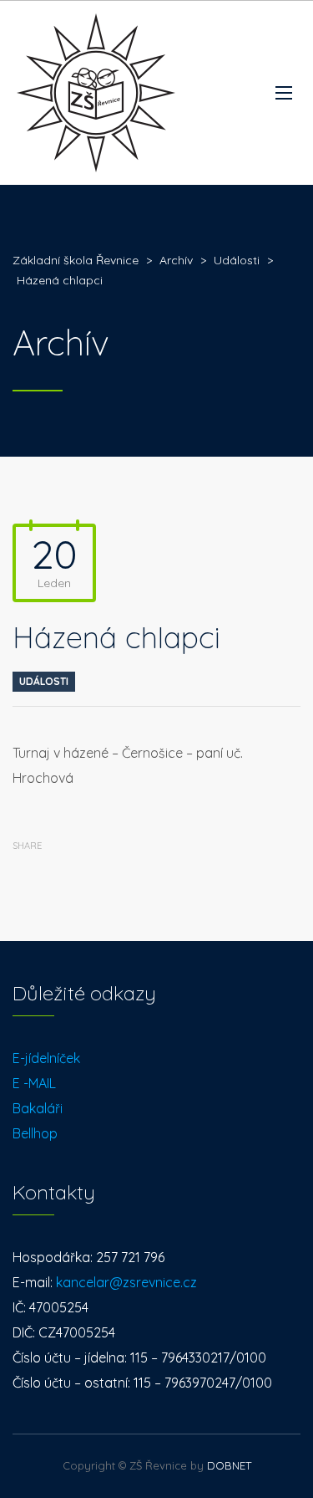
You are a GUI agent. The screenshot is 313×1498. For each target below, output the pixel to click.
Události (43, 681)
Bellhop (35, 1133)
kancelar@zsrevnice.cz (126, 1282)
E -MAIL (34, 1083)
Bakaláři (38, 1108)
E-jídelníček (46, 1058)
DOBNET (229, 1465)
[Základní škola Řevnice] (96, 93)
